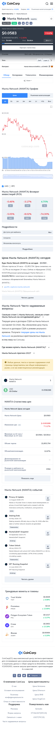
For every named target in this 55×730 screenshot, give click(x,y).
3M (24, 101)
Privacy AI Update (16, 497)
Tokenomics (30, 75)
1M (17, 101)
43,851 (16, 9)
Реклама (14, 709)
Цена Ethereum (39, 690)
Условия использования (14, 690)
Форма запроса (14, 713)
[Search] (46, 3)
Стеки (13, 624)
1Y (36, 101)
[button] (23, 23)
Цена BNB (39, 694)
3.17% (49, 33)
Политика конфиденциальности (14, 696)
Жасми (14, 633)
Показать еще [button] (27, 478)
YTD (42, 101)
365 (28, 9)
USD (6, 186)
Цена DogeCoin (38, 699)
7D (11, 101)
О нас (14, 686)
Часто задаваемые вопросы (14, 721)
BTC (13, 186)
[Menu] (51, 3)
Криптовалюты (7, 14)
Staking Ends (14, 516)
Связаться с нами (14, 717)
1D (5, 101)
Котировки (17, 75)
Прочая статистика (27, 47)
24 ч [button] (47, 41)
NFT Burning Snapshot (18, 564)
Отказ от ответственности (14, 701)
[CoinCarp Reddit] (24, 675)
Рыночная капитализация (40, 95)
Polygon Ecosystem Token (21, 615)
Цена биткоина (39, 686)
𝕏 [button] (19, 23)
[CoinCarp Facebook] (19, 675)
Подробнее (28, 249)
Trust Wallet (16, 597)
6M (30, 101)
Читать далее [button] (27, 297)
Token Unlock (14, 545)
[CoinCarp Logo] (11, 4)
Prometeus (15, 606)
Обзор (6, 75)
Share (28, 81)
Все (49, 101)
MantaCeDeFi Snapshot (18, 532)
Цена (15, 95)
